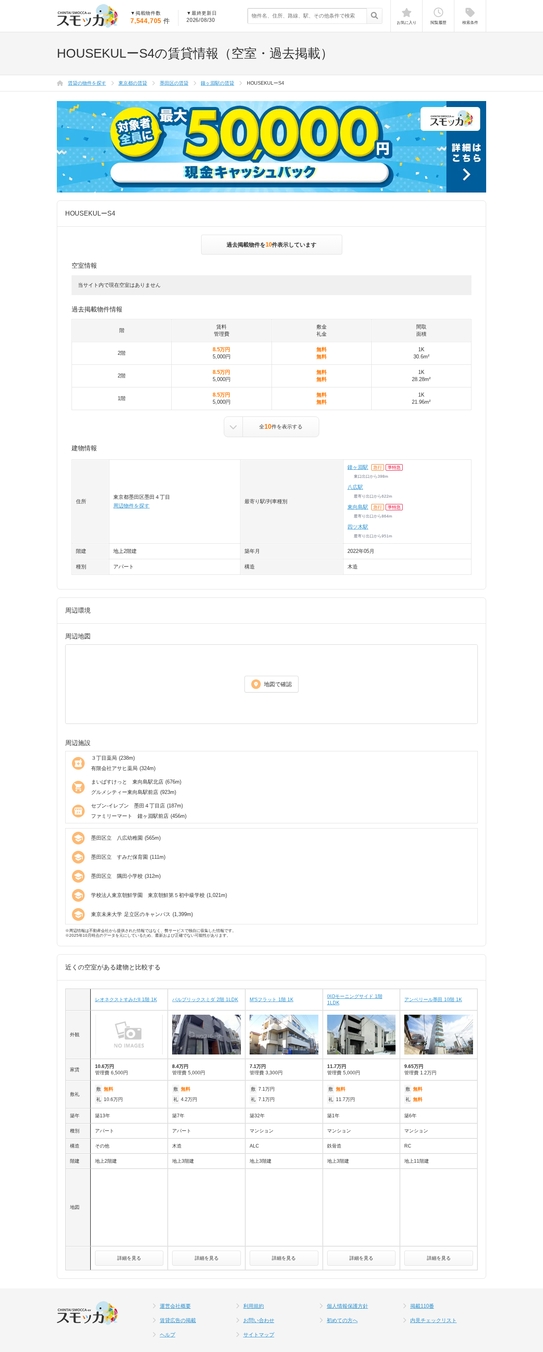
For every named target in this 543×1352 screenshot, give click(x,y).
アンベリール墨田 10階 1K (433, 999)
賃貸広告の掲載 (178, 1320)
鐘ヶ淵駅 (357, 467)
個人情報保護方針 (347, 1306)
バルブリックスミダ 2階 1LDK (205, 999)
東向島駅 (357, 507)
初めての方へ (342, 1320)
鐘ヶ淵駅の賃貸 (217, 83)
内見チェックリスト (433, 1320)
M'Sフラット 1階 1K (271, 999)
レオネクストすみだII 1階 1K (126, 999)
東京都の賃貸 (132, 83)
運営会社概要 (175, 1306)
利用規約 (253, 1306)
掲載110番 (422, 1306)
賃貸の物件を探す (87, 83)
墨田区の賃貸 (174, 83)
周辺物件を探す (131, 506)
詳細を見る (129, 1258)
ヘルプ (167, 1335)
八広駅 (355, 487)
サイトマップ (258, 1335)
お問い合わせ (258, 1320)
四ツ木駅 (357, 527)
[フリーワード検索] (374, 16)
